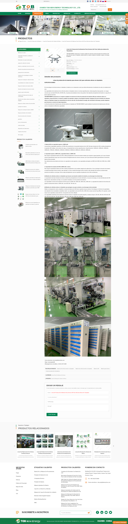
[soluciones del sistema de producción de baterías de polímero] (32, 441)
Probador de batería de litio (41, 475)
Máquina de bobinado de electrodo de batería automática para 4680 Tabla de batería (33, 187)
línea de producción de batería (34, 41)
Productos (37, 13)
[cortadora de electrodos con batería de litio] (20, 146)
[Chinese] (105, 1)
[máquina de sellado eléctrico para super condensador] (109, 441)
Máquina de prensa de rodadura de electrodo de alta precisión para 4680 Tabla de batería (33, 170)
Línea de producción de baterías (53, 371)
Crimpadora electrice (39, 478)
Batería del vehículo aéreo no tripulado (65, 368)
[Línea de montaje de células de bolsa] (51, 441)
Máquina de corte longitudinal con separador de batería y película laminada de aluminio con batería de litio (33, 203)
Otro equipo (20, 134)
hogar (17, 472)
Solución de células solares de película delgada (26, 100)
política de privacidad (21, 483)
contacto (77, 13)
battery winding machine (40, 499)
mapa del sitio (19, 486)
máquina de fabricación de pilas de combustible (25, 96)
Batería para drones (105, 368)
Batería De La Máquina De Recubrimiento (44, 471)
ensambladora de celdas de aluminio (26, 82)
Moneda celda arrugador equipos (42, 495)
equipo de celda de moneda (24, 63)
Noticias (18, 479)
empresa (27, 13)
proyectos (56, 13)
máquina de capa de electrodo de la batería (45, 492)
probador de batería (22, 106)
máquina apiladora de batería (41, 485)
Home (19, 13)
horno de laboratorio (22, 122)
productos (18, 476)
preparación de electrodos (23, 72)
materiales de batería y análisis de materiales (25, 56)
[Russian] (103, 1)
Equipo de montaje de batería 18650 (26, 109)
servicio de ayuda (90, 13)
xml (17, 493)
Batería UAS (96, 368)
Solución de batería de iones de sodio (26, 89)
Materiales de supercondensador (25, 59)
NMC (35, 502)
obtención (67, 13)
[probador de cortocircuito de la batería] (71, 441)
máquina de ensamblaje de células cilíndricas (25, 76)
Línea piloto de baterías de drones (58, 375)
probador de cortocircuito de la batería (71, 452)
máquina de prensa (22, 131)
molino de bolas (21, 125)
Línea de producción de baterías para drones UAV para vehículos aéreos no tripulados (70, 392)
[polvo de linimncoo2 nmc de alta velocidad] (90, 441)
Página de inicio (22, 41)
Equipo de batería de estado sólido (25, 85)
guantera (20, 119)
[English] (100, 1)
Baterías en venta (22, 52)
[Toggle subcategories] (39, 52)
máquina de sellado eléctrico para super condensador (109, 452)
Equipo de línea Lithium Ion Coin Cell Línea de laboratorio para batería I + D (32, 195)
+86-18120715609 (102, 6)
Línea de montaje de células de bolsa (58, 378)
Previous (14, 446)
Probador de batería (39, 481)
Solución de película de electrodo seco (26, 69)
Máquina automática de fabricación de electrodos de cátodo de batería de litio (33, 178)
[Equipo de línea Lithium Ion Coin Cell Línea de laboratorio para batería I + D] (20, 196)
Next (113, 446)
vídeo (47, 13)
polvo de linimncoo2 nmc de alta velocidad (90, 452)
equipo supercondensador (23, 92)
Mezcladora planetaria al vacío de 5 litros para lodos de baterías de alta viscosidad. (33, 153)
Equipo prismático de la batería (24, 112)
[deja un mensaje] (119, 522)
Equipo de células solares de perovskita (26, 103)
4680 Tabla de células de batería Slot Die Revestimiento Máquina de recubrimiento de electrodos (33, 162)
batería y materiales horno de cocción (26, 66)
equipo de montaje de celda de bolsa (26, 79)
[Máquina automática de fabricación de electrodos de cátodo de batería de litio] (20, 179)
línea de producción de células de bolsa (52, 41)
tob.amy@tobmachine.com (101, 4)
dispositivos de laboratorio (23, 128)
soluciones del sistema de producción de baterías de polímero (32, 452)
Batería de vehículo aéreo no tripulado (84, 368)
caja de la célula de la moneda (42, 488)
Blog (17, 490)
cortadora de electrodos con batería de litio (31, 145)
